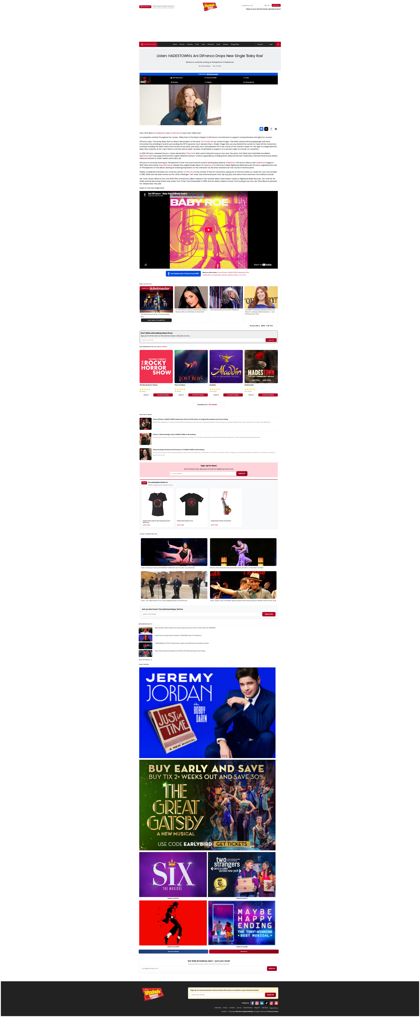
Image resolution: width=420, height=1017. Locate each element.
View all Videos (144, 660)
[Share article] (271, 129)
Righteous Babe (146, 156)
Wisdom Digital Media (244, 1011)
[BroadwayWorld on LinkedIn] (262, 1003)
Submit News (248, 1008)
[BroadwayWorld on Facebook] (252, 1003)
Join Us (239, 1008)
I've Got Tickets (163, 395)
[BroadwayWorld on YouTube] (276, 1003)
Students (211, 44)
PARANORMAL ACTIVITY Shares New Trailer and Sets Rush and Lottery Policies (182, 643)
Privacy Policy (272, 1011)
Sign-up (267, 5)
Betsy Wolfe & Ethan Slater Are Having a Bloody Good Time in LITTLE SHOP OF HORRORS (185, 628)
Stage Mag (235, 44)
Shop (218, 44)
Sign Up (270, 995)
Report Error (274, 1008)
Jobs (203, 44)
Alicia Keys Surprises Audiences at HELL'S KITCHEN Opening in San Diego (180, 651)
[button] (278, 44)
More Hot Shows (173, 951)
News (175, 44)
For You (149, 284)
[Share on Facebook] (261, 129)
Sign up (272, 969)
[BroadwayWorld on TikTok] (267, 1003)
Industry (190, 44)
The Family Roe (207, 141)
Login (271, 44)
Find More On (207, 405)
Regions (257, 1008)
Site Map (265, 1008)
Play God (191, 153)
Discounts (244, 951)
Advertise (218, 1008)
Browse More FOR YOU (261, 326)
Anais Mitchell (164, 165)
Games (225, 44)
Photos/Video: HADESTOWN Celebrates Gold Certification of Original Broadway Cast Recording (190, 419)
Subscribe (269, 614)
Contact (232, 1008)
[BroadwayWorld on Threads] (271, 1003)
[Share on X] (266, 129)
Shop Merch (146, 7)
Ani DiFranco (175, 133)
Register (260, 44)
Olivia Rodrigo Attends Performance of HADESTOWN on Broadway (178, 450)
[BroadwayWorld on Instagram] (257, 1003)
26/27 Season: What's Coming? (163, 7)
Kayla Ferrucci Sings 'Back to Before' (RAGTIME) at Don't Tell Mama (178, 635)
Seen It (146, 395)
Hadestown (161, 133)
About (225, 1008)
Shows (182, 44)
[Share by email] (276, 129)
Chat (197, 44)
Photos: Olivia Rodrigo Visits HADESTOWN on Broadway (174, 434)
